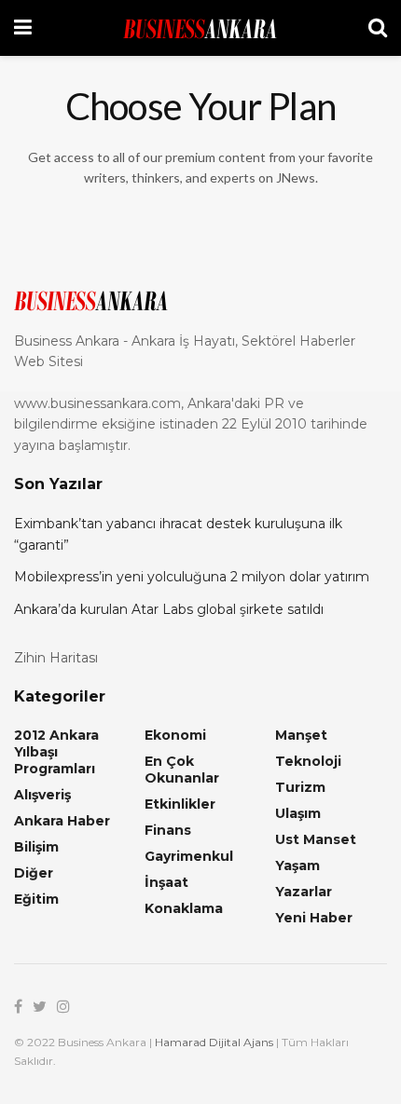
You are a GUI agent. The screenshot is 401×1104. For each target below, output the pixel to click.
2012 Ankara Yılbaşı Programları (56, 752)
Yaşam (297, 865)
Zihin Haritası (56, 657)
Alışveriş (42, 794)
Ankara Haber (62, 820)
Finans (168, 830)
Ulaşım (298, 813)
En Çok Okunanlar (182, 769)
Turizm (300, 787)
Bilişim (36, 846)
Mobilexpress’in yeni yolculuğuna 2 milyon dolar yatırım (191, 576)
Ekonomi (175, 735)
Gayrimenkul (189, 856)
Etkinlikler (180, 804)
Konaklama (184, 908)
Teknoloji (308, 761)
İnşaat (166, 882)
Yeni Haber (314, 917)
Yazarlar (303, 891)
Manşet (301, 735)
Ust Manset (315, 839)
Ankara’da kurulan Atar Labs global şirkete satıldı (169, 609)
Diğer (33, 873)
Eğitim (36, 899)
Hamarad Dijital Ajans (214, 1042)
